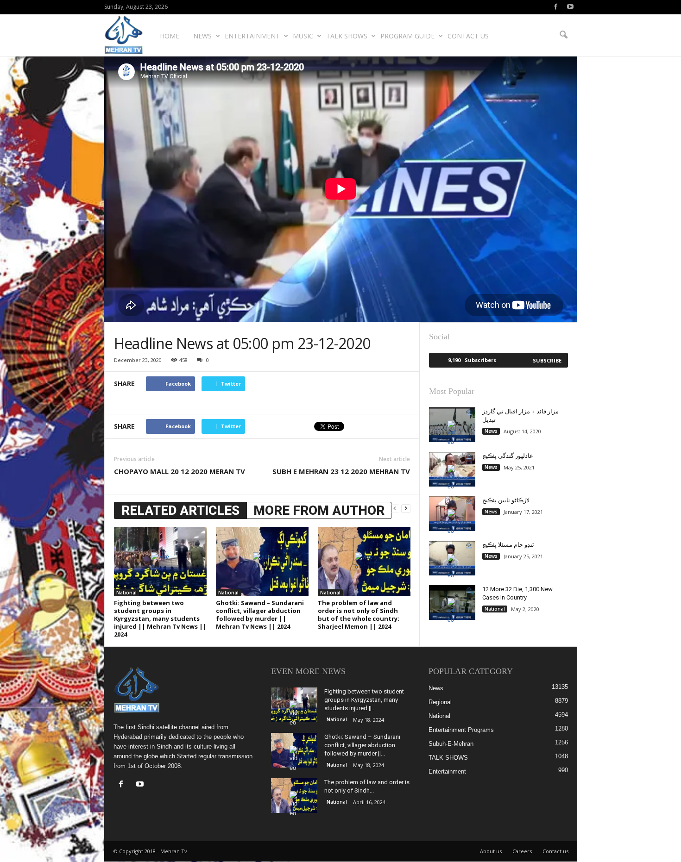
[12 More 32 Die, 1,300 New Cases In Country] (452, 602)
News (202, 35)
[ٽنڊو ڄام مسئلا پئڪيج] (452, 558)
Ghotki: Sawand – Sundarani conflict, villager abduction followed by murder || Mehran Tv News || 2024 (260, 615)
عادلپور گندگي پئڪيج (507, 455)
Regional (440, 702)
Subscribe (547, 360)
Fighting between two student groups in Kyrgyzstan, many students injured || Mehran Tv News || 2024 (160, 618)
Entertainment (252, 35)
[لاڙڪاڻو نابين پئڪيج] (452, 513)
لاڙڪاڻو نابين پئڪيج (506, 500)
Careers (522, 851)
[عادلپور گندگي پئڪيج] (452, 469)
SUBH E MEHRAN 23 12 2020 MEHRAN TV (341, 471)
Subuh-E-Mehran (451, 743)
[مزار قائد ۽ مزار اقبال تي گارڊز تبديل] (452, 424)
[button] (563, 35)
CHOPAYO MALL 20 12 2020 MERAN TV (179, 471)
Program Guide (407, 35)
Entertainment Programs (461, 729)
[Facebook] (555, 7)
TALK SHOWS (346, 35)
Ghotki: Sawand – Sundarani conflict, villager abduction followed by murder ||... (362, 745)
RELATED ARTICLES (180, 510)
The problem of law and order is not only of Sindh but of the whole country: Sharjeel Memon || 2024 (358, 615)
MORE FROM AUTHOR (319, 510)
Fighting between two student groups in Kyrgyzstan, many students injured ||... (364, 700)
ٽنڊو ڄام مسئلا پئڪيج (508, 544)
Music (303, 35)
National (126, 592)
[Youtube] (570, 7)
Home (169, 35)
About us (491, 851)
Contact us (468, 35)
